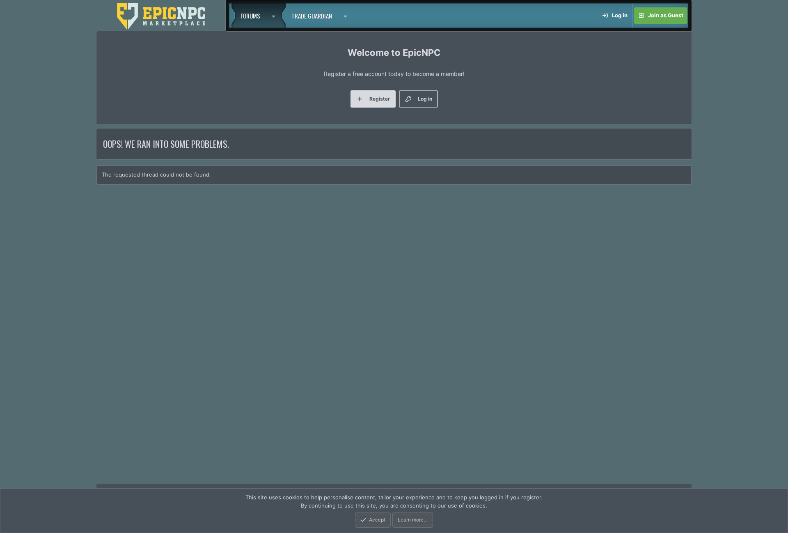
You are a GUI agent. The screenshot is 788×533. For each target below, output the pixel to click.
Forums (250, 15)
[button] (276, 15)
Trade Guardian (311, 15)
